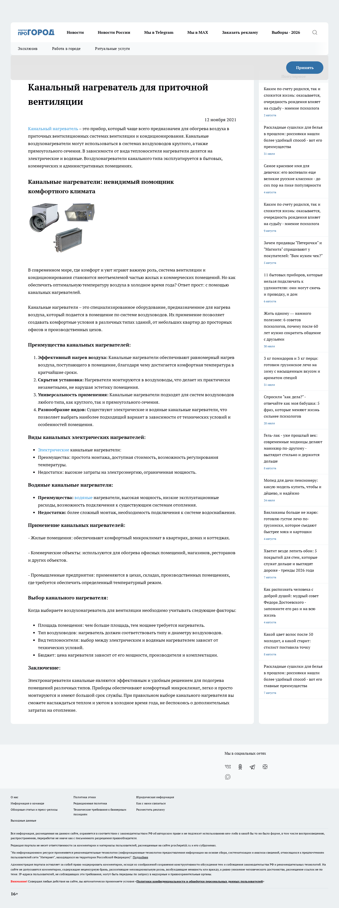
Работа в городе (66, 48)
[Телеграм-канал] (252, 767)
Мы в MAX (197, 32)
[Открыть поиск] (315, 32)
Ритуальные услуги (112, 48)
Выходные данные (23, 820)
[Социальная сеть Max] (228, 777)
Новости (75, 32)
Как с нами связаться (151, 803)
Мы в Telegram (158, 32)
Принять (305, 67)
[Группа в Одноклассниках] (240, 767)
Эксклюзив (28, 48)
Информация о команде (27, 803)
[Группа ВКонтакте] (228, 767)
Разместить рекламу (150, 809)
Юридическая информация (155, 797)
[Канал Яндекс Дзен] (265, 767)
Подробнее (140, 857)
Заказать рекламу (240, 32)
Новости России (114, 32)
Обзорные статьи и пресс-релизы (34, 809)
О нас (14, 797)
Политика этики (84, 797)
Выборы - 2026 (286, 32)
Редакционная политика (90, 803)
